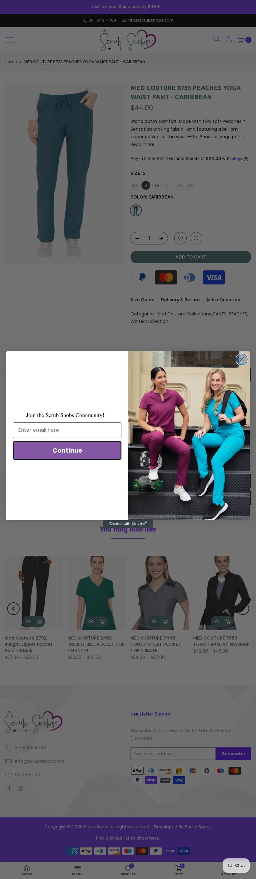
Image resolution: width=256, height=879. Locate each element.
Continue (67, 450)
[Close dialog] (241, 359)
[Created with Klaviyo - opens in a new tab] (128, 524)
